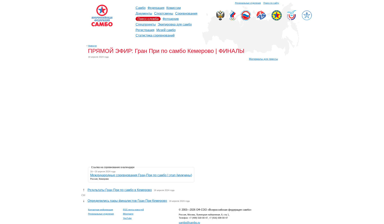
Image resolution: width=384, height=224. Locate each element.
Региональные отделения (248, 3)
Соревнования (186, 13)
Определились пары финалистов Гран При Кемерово (127, 200)
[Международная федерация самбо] (261, 19)
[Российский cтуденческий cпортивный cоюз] (292, 19)
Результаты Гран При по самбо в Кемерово (120, 190)
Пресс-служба (148, 19)
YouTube (127, 218)
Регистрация (145, 30)
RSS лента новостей (133, 209)
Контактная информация (100, 209)
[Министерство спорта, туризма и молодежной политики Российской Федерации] (220, 19)
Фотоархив (171, 19)
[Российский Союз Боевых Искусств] (246, 19)
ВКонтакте (128, 214)
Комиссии (173, 8)
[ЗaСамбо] (307, 19)
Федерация (156, 8)
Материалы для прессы (263, 58)
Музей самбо (166, 30)
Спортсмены (163, 13)
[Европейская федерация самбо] (276, 19)
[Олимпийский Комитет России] (233, 19)
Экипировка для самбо (175, 24)
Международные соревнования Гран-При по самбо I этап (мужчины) (141, 175)
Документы (144, 13)
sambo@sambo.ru (189, 222)
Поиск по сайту (271, 3)
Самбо (141, 8)
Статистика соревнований (155, 35)
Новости (92, 46)
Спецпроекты (146, 24)
